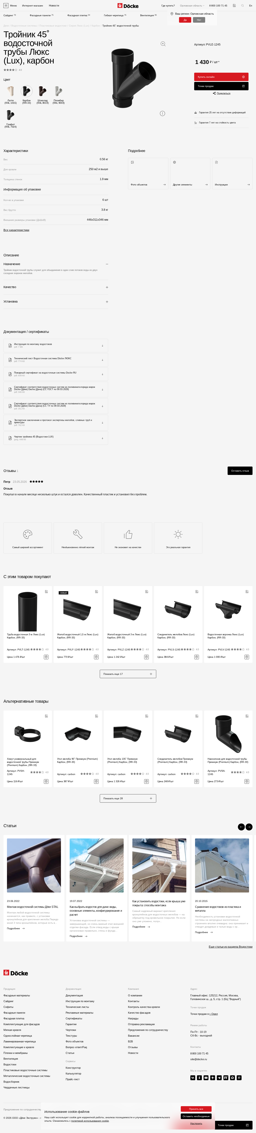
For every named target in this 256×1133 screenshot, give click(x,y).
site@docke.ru (198, 1059)
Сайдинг (8, 15)
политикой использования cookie (90, 1120)
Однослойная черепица (17, 1035)
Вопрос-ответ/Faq (76, 1047)
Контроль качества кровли (144, 1006)
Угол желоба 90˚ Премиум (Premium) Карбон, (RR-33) (77, 760)
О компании (135, 995)
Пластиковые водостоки (53, 25)
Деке (6, 25)
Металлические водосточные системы (26, 1075)
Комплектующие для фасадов (21, 1024)
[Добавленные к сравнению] (234, 5)
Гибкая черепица (113, 15)
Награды (133, 1018)
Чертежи (71, 1029)
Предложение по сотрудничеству (22, 1109)
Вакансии (133, 1035)
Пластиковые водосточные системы (25, 1070)
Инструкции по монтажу (80, 1001)
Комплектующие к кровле (18, 1047)
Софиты (8, 1006)
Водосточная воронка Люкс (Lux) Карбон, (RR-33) (226, 636)
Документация (74, 995)
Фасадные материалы (16, 995)
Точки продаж (206, 86)
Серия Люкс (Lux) (79, 25)
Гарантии (71, 1024)
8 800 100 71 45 (199, 1053)
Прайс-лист (73, 1079)
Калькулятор (73, 1073)
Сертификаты (74, 1018)
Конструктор (73, 1067)
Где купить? (168, 5)
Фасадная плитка (77, 15)
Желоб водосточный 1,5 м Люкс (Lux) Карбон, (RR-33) (77, 636)
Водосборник (11, 1081)
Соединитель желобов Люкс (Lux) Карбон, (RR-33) (176, 636)
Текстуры (71, 1035)
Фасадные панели (40, 15)
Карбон (96, 25)
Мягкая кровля (12, 1029)
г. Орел (214, 1013)
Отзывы (133, 1047)
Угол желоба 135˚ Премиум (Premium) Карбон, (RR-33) (122, 760)
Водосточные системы (24, 25)
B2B (130, 1041)
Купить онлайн (206, 76)
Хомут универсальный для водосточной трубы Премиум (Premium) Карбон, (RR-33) (23, 761)
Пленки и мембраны (15, 1052)
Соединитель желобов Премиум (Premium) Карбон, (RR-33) (175, 760)
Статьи (70, 1052)
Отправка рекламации (141, 1024)
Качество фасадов (139, 1012)
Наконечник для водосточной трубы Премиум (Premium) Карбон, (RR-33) (228, 760)
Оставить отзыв (240, 470)
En (250, 5)
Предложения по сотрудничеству (148, 1029)
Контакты (133, 1001)
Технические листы (77, 1006)
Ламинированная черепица (19, 1041)
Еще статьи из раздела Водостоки (231, 946)
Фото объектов (74, 1041)
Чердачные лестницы (16, 1087)
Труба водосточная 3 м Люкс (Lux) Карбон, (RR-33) (26, 636)
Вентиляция (147, 15)
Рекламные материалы (79, 1012)
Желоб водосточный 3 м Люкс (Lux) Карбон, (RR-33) (126, 636)
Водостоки (9, 1064)
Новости (133, 1052)
